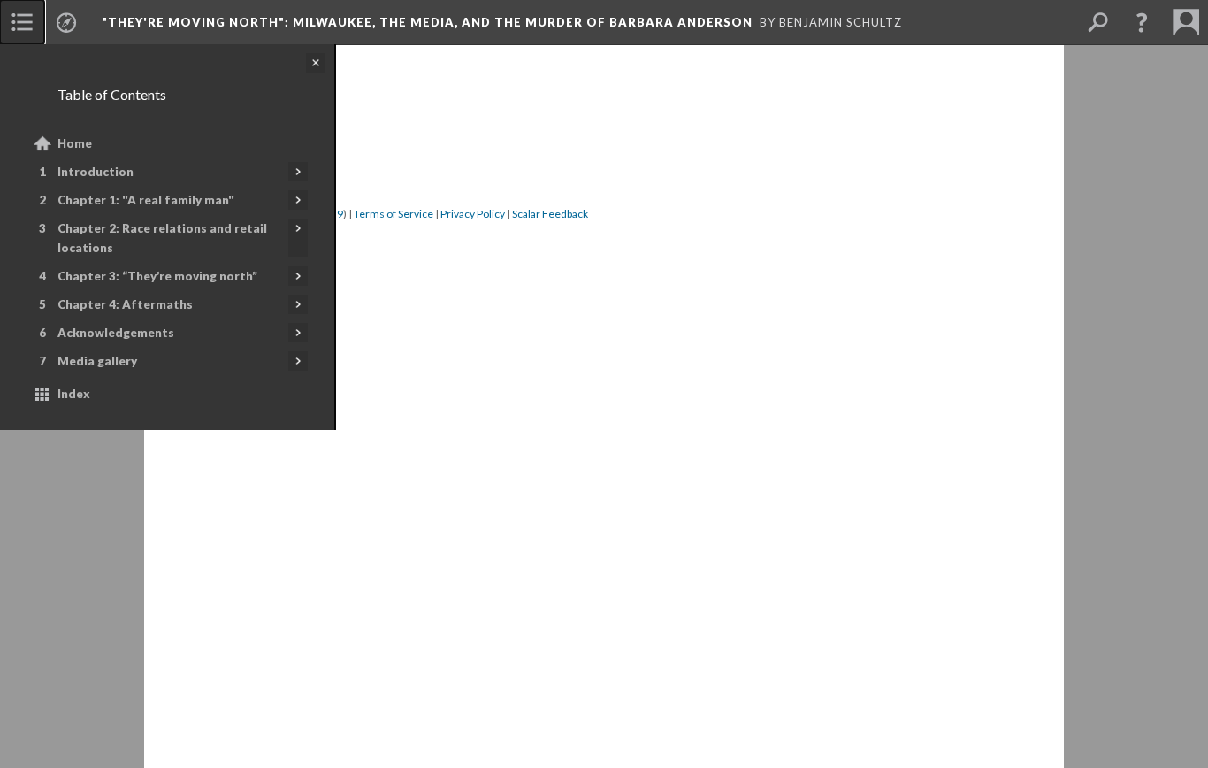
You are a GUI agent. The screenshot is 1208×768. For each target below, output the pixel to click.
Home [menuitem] (74, 143)
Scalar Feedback (550, 213)
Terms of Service (393, 213)
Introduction (95, 172)
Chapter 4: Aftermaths (125, 304)
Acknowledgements (115, 333)
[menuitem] (22, 22)
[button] (1142, 22)
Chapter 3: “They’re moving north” (157, 276)
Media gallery (97, 361)
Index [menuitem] (73, 394)
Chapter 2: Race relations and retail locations (162, 238)
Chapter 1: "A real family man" (145, 200)
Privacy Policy (472, 213)
